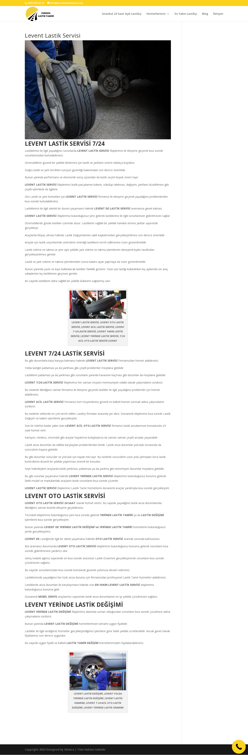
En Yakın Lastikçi (186, 14)
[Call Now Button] (239, 747)
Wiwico (69, 749)
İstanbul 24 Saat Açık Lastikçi (121, 14)
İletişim (218, 14)
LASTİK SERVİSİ (99, 151)
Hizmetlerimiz (156, 14)
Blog (205, 14)
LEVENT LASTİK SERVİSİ (102, 360)
